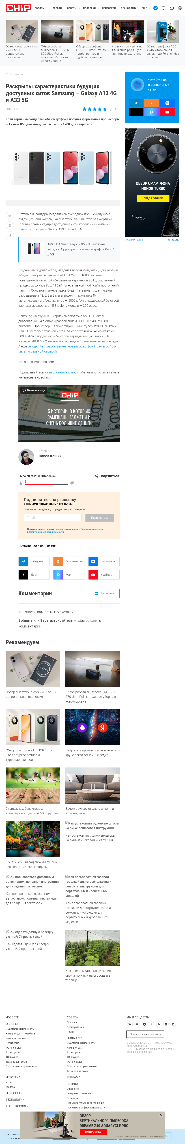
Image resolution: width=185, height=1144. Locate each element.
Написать (107, 593)
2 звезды (89, 109)
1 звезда (84, 109)
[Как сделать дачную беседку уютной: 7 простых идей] (33, 934)
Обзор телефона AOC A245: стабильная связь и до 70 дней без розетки (163, 52)
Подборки (89, 8)
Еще (144, 8)
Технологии (128, 8)
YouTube (106, 574)
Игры (9, 1082)
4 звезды (99, 109)
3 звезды (94, 109)
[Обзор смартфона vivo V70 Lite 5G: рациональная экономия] (33, 669)
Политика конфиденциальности (86, 1107)
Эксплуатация (75, 1027)
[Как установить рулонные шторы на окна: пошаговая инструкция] (92, 825)
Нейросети (109, 8)
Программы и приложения (21, 1066)
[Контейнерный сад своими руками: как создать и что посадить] (33, 839)
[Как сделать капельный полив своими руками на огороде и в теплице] (92, 948)
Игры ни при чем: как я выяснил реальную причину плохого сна (126, 50)
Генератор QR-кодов (79, 1093)
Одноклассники (75, 561)
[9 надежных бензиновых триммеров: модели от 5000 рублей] (33, 785)
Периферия (12, 1043)
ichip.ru (72, 1084)
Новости (56, 8)
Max (68, 574)
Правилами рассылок (92, 529)
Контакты (173, 240)
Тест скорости (17, 1106)
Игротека (13, 1077)
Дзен (34, 574)
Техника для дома (16, 1061)
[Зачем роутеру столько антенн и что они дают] (92, 785)
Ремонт (71, 1031)
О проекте (73, 1088)
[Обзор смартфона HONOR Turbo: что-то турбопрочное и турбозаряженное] (33, 727)
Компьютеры (74, 1047)
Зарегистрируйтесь (56, 620)
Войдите (25, 620)
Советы (72, 8)
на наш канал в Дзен (60, 372)
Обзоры (39, 8)
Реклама (73, 1077)
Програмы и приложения (82, 1066)
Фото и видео (13, 1047)
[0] (72, 483)
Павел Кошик (50, 456)
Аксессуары (13, 1052)
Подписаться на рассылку (145, 1034)
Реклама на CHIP (135, 240)
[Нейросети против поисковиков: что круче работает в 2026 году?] (92, 727)
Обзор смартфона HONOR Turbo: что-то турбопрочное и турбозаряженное (91, 52)
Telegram (37, 561)
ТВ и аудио (12, 1057)
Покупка (72, 1022)
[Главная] (7, 74)
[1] (20, 483)
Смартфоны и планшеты (20, 1028)
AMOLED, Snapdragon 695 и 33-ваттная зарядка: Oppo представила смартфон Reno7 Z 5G (80, 249)
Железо (10, 1087)
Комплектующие (16, 1038)
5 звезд (104, 109)
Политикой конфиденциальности (46, 532)
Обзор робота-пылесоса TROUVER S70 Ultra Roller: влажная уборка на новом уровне (55, 54)
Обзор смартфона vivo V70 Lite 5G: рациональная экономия (22, 52)
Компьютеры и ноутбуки (20, 1033)
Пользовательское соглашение (85, 1102)
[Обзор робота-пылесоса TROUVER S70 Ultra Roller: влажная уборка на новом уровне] (92, 669)
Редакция (72, 1098)
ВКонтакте (108, 561)
